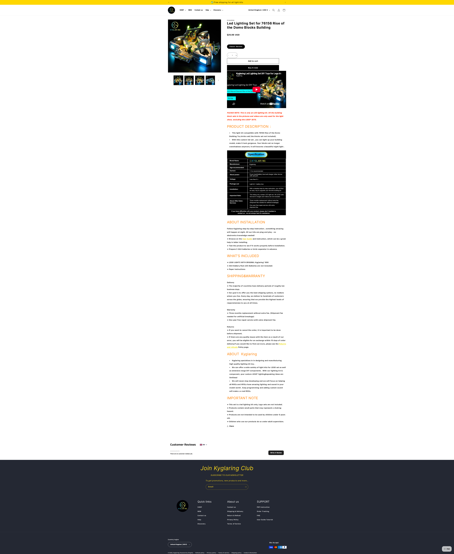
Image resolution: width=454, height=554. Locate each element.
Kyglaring (176, 553)
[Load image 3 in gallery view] (199, 80)
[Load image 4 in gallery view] (210, 80)
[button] (182, 10)
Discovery (201, 524)
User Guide (247, 239)
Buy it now (253, 68)
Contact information (250, 553)
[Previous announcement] (168, 2)
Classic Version (235, 46)
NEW (199, 511)
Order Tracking (263, 511)
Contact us (202, 516)
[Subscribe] (245, 487)
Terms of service (223, 553)
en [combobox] (204, 445)
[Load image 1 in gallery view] (178, 80)
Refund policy (199, 553)
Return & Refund (234, 516)
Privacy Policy (232, 520)
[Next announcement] (285, 2)
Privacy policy (211, 553)
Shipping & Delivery (235, 511)
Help (199, 520)
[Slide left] (170, 80)
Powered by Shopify (186, 553)
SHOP (200, 507)
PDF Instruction (263, 507)
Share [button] (231, 426)
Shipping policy (236, 553)
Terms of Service (234, 524)
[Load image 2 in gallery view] (189, 80)
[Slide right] (218, 80)
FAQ (258, 516)
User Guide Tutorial (265, 520)
